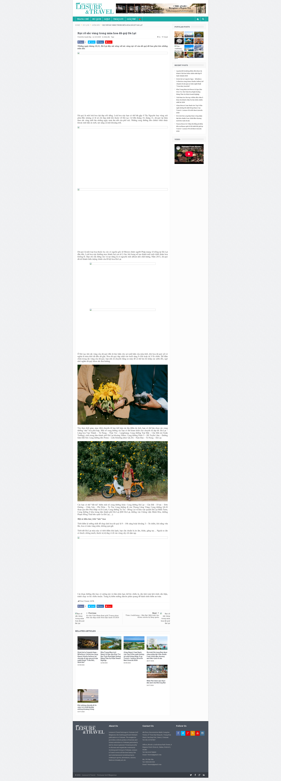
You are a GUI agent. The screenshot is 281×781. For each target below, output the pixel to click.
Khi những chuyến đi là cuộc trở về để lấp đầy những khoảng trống (86, 707)
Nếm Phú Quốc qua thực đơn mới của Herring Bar (156, 682)
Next (154, 613)
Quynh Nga (87, 37)
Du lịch (96, 19)
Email (166, 37)
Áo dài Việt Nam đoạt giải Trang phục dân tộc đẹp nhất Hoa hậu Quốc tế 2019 (102, 616)
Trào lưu (118, 19)
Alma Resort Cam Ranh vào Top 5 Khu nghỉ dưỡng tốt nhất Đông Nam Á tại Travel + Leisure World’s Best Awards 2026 (134, 656)
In (159, 37)
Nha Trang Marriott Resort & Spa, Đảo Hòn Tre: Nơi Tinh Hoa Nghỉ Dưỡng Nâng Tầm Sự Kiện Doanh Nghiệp (111, 656)
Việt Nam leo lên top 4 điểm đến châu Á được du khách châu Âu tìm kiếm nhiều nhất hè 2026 (189, 99)
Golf (107, 19)
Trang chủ (83, 19)
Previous (92, 613)
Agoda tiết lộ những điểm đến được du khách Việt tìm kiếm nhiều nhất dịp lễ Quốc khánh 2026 (189, 73)
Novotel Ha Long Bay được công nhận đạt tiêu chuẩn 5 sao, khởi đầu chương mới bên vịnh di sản (157, 655)
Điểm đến (107, 37)
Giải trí (131, 19)
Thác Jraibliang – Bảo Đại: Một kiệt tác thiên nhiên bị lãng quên (142, 616)
